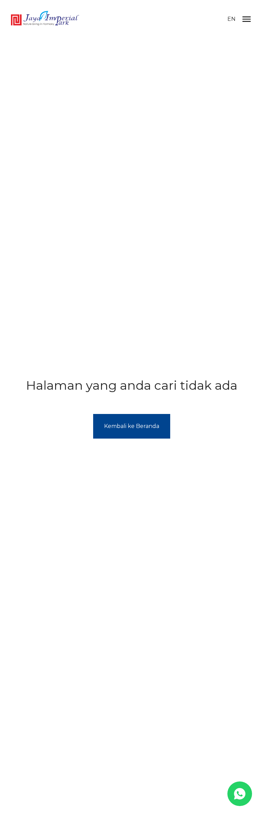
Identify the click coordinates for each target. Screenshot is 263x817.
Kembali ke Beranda (131, 426)
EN (231, 19)
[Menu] (246, 19)
